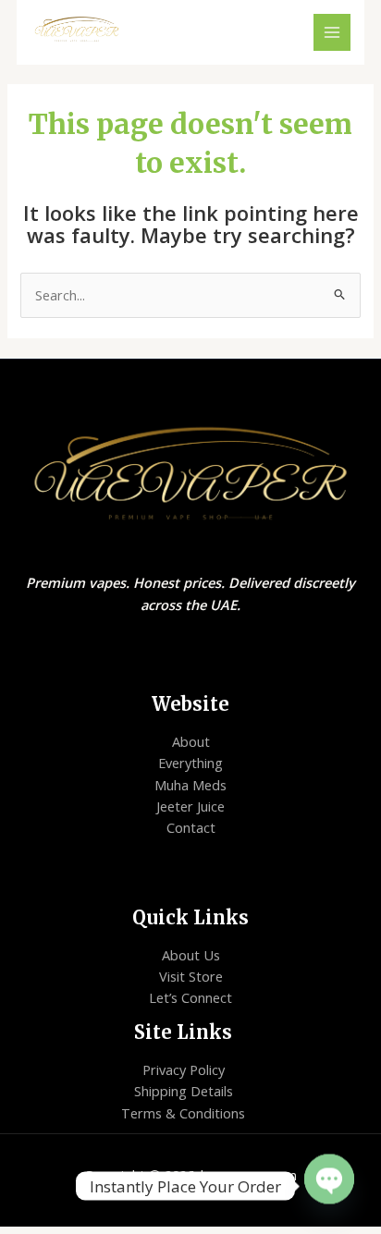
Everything (190, 762)
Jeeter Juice (190, 806)
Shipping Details (183, 1090)
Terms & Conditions (183, 1113)
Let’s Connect (190, 997)
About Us (191, 955)
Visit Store (191, 976)
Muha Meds (190, 785)
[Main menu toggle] (331, 32)
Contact (190, 827)
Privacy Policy (183, 1069)
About (191, 741)
